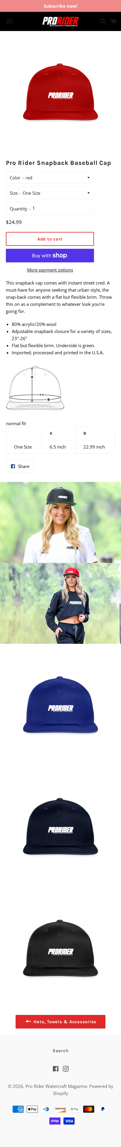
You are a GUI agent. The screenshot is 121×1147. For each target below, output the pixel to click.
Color (15, 178)
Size (14, 193)
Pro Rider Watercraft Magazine (56, 1086)
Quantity (18, 209)
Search (61, 1050)
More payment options (50, 270)
